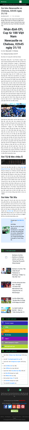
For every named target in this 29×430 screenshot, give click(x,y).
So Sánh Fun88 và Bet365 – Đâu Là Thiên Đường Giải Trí (18, 310)
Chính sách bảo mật (17, 416)
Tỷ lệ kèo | (10, 4)
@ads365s (22, 400)
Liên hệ (2, 416)
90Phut (8, 368)
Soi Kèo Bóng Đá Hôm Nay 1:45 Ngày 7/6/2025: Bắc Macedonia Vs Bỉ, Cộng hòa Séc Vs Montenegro (18, 287)
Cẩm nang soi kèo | (17, 4)
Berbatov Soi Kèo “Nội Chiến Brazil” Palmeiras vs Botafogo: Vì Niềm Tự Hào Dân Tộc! (19, 273)
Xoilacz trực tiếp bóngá (15, 355)
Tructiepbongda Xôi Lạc (14, 359)
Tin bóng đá (23, 4)
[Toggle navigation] (20, 2)
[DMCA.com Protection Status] (14, 410)
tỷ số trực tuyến (23, 403)
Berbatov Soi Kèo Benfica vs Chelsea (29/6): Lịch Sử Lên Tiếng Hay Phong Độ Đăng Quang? (18, 259)
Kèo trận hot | (5, 4)
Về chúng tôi (8, 416)
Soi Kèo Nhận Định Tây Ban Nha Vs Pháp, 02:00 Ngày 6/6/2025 (18, 300)
